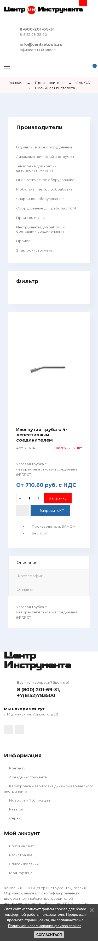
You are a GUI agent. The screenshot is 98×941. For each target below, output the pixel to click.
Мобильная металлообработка (44, 189)
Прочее (23, 241)
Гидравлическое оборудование (44, 147)
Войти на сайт (21, 846)
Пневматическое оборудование (45, 180)
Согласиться (49, 935)
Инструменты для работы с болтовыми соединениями (40, 229)
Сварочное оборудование (40, 199)
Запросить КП (52, 510)
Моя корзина (20, 873)
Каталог (16, 809)
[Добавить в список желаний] (22, 510)
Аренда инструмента (27, 777)
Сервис (15, 818)
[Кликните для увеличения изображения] (49, 369)
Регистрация (20, 855)
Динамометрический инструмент (46, 156)
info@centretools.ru (41, 44)
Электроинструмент (34, 250)
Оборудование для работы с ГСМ (46, 208)
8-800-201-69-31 (37, 29)
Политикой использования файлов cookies (44, 926)
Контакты (17, 768)
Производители (30, 218)
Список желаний (23, 864)
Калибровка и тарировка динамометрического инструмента (49, 788)
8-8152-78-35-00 (33, 34)
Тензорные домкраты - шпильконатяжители (36, 168)
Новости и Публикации (29, 800)
